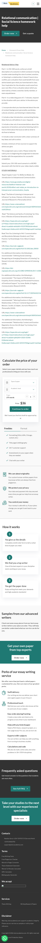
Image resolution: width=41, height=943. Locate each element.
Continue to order (20, 409)
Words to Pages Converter (10, 862)
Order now (9, 33)
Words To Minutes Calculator (11, 869)
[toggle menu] (38, 4)
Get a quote (28, 33)
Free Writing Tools (8, 856)
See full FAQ (19, 788)
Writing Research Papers (28, 904)
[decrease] (27, 397)
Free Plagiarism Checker (10, 859)
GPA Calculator (7, 872)
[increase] (34, 397)
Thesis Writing (6, 904)
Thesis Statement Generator (11, 866)
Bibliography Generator (9, 875)
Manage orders (33, 4)
